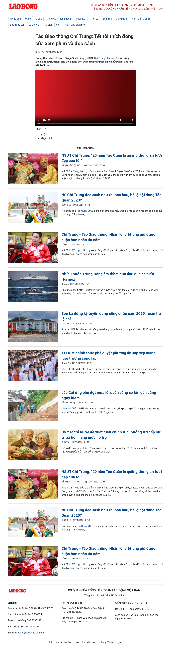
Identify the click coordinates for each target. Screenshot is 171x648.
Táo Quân (81, 210)
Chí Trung (99, 58)
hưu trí (107, 448)
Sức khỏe (34, 24)
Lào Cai (65, 408)
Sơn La (65, 329)
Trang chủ (15, 18)
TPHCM (73, 369)
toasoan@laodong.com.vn (29, 632)
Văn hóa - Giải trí (141, 18)
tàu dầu (72, 289)
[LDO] (33, 169)
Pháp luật (81, 18)
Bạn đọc (107, 18)
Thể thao (51, 18)
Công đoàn (122, 18)
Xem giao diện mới (75, 24)
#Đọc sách (46, 138)
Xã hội (28, 18)
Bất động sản (17, 24)
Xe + (58, 24)
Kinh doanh (66, 18)
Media (38, 18)
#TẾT (43, 134)
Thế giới (47, 24)
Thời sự (94, 18)
